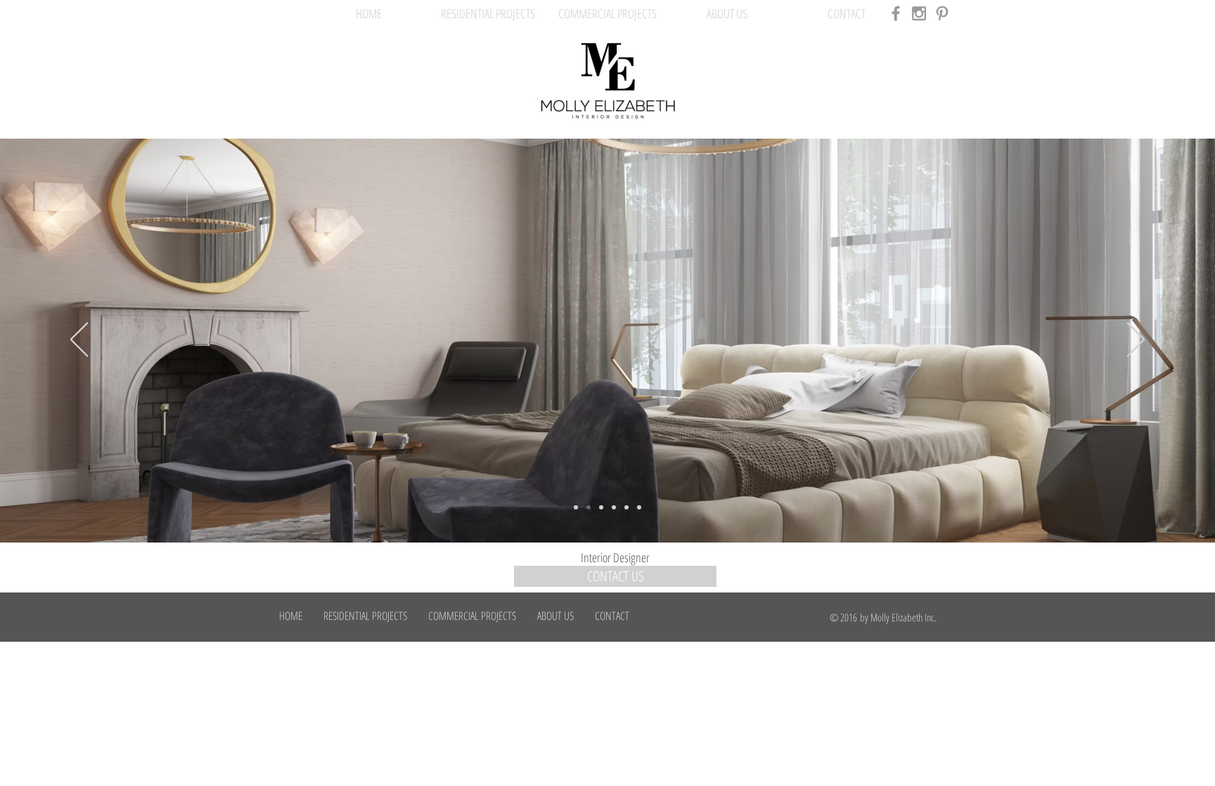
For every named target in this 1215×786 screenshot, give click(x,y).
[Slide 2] (588, 507)
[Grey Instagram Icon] (919, 13)
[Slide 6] (639, 507)
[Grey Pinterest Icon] (942, 13)
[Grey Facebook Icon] (896, 13)
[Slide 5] (626, 507)
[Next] (1136, 340)
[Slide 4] (614, 507)
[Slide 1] (576, 507)
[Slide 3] (601, 507)
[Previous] (79, 340)
